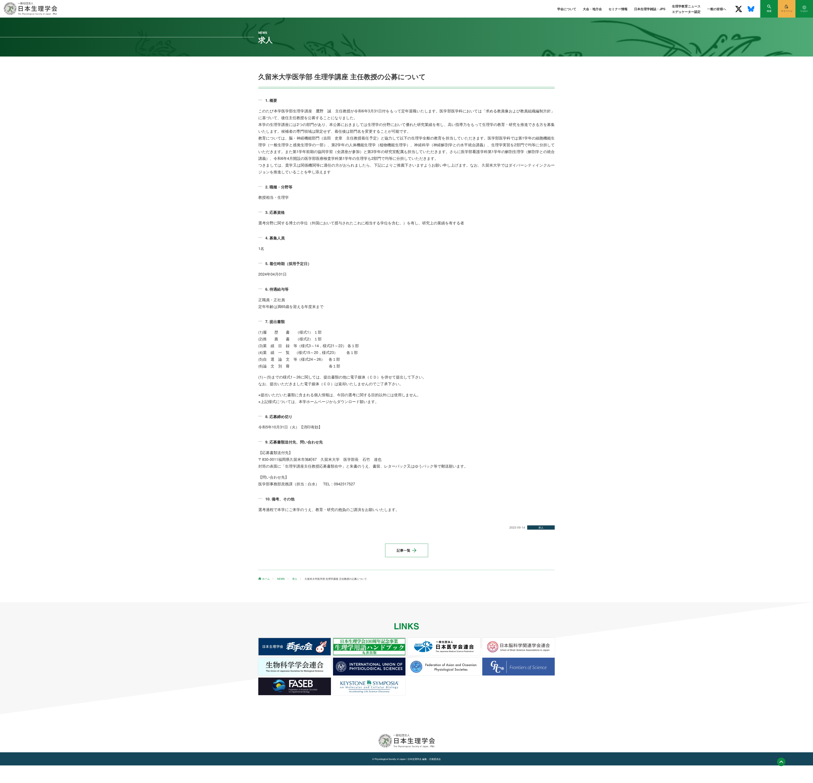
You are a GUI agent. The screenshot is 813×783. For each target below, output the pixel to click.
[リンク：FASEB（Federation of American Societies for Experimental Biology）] (294, 686)
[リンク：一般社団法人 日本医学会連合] (444, 647)
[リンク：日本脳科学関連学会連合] (518, 647)
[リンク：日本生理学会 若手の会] (294, 647)
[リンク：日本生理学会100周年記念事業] (369, 647)
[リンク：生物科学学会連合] (294, 666)
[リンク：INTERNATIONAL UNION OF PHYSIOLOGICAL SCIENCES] (369, 666)
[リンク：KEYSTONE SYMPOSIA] (369, 686)
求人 (540, 527)
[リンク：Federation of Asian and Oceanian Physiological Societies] (444, 666)
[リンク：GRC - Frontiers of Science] (518, 666)
